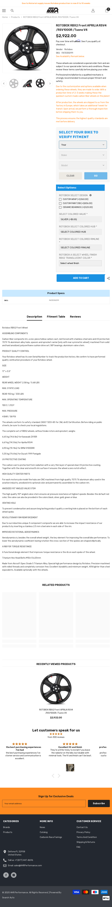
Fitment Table (56, 316)
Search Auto (8, 897)
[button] (4, 83)
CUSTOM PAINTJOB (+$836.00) (77, 203)
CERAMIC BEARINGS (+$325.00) (78, 207)
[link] (19, 641)
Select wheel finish (69, 263)
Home (5, 17)
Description (34, 316)
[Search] (12, 10)
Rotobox (68, 49)
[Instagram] (13, 875)
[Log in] (93, 10)
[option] (56, 3)
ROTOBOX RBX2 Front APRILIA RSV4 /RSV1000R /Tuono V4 (56, 711)
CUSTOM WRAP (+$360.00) (75, 199)
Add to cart (80, 278)
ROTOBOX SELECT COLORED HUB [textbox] (78, 226)
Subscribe (99, 803)
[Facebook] (6, 875)
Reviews (75, 316)
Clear (70, 175)
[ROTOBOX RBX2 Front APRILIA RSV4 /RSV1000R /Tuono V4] (56, 689)
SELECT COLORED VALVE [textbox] (73, 214)
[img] (56, 734)
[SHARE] (107, 278)
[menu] (4, 10)
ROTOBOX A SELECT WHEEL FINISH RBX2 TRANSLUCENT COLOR (78, 256)
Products (15, 17)
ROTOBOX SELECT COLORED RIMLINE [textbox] (79, 241)
